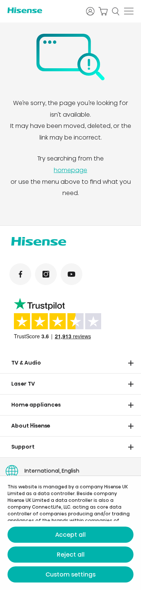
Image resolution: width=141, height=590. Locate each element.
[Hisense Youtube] (71, 274)
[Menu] (128, 11)
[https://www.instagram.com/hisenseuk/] (46, 274)
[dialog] (70, 532)
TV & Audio (26, 362)
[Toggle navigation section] (130, 363)
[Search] (115, 11)
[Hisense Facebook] (20, 274)
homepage (70, 170)
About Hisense (30, 425)
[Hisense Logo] (42, 10)
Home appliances (36, 404)
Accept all (70, 534)
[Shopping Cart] (103, 11)
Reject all (71, 554)
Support (23, 446)
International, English (51, 470)
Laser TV (23, 383)
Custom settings (70, 574)
